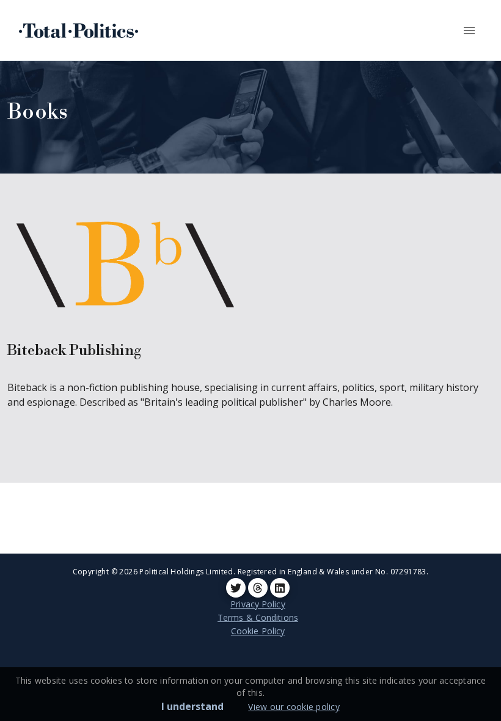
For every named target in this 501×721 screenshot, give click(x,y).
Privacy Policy (257, 604)
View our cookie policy (294, 706)
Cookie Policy (258, 631)
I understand (192, 706)
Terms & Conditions (258, 617)
